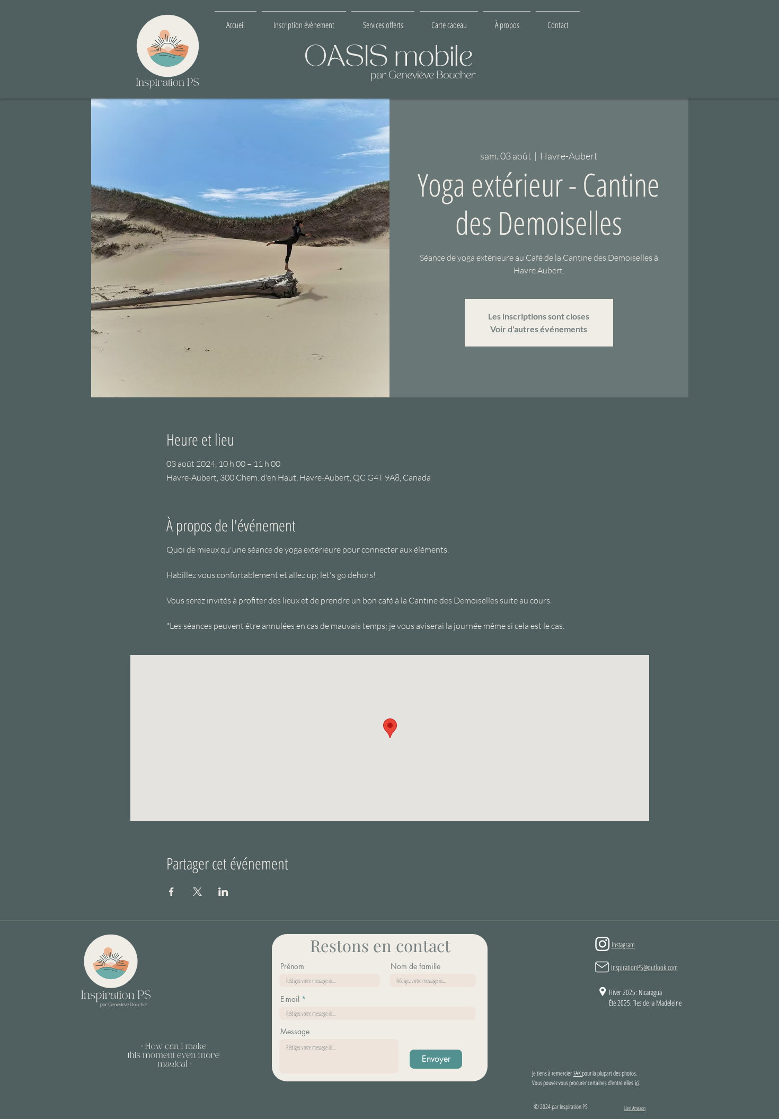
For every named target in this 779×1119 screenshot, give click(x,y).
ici (637, 1082)
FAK (577, 1073)
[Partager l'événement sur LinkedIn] (223, 891)
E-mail (289, 999)
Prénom (292, 966)
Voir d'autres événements (538, 329)
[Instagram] (602, 943)
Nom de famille (415, 966)
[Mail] (602, 967)
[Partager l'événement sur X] (197, 891)
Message (294, 1031)
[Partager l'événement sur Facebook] (171, 891)
